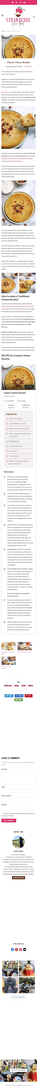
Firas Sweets (5, 92)
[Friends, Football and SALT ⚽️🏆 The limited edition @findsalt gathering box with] (10, 968)
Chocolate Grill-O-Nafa (24, 652)
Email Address (6, 796)
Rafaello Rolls (8, 158)
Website (4, 805)
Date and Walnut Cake (20, 158)
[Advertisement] (18, 728)
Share (20, 696)
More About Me (18, 878)
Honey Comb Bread (15, 161)
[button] (2, 15)
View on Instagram (18, 997)
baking (17, 685)
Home (3, 31)
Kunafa (30, 685)
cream (23, 685)
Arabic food (8, 685)
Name (3, 787)
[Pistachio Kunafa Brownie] (8, 661)
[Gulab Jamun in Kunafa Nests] (8, 646)
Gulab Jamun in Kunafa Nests (11, 306)
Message (4, 769)
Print (19, 699)
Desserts (29, 66)
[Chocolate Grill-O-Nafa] (25, 646)
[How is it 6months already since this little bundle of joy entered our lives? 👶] (27, 968)
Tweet (10, 696)
